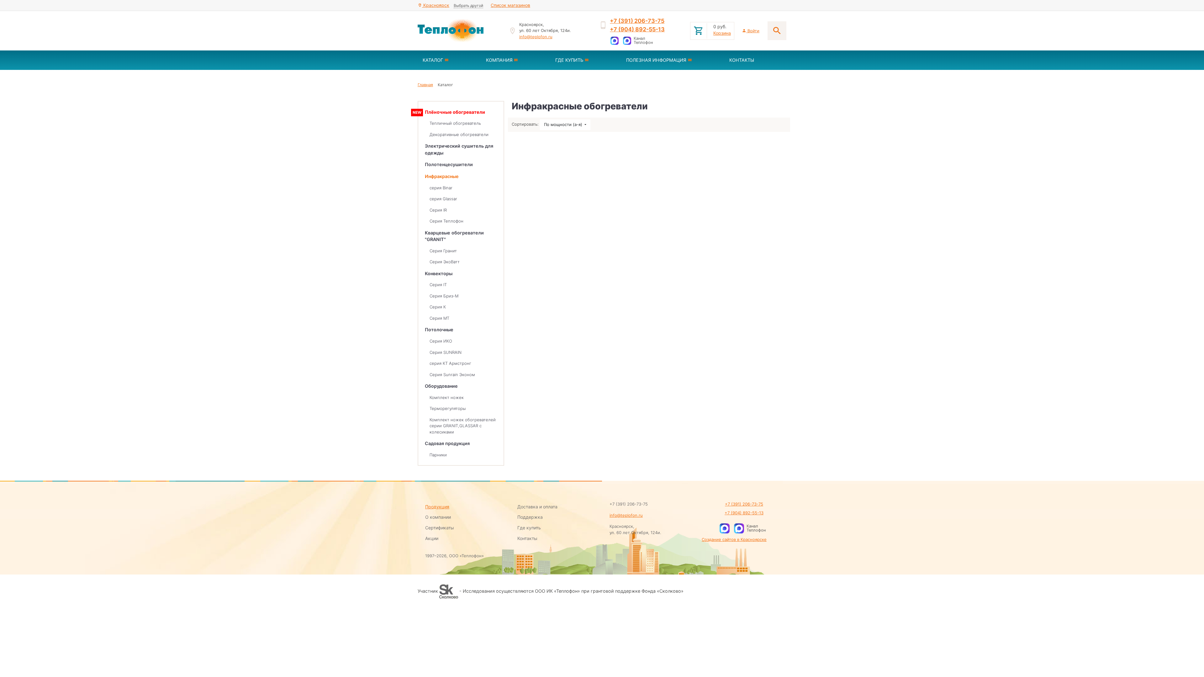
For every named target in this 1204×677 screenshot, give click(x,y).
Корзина (722, 33)
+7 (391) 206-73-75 (637, 21)
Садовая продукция (447, 443)
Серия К (438, 306)
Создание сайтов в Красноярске (734, 539)
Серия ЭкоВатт (445, 261)
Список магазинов (510, 5)
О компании (438, 517)
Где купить (529, 527)
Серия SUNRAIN (446, 352)
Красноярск (435, 5)
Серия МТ (439, 318)
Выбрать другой (468, 5)
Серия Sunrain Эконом (452, 374)
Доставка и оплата (537, 506)
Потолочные (439, 329)
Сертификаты (439, 527)
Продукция (437, 506)
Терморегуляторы (448, 408)
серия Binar (441, 187)
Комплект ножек (447, 397)
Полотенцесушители (449, 164)
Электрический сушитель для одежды (459, 149)
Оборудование (441, 386)
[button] (449, 60)
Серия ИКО (441, 341)
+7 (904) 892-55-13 (637, 29)
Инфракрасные (442, 176)
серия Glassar (443, 198)
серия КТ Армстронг (450, 363)
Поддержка (530, 517)
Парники (438, 454)
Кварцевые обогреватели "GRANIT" (454, 236)
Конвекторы (438, 273)
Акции (431, 538)
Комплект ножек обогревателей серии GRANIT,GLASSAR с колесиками (463, 425)
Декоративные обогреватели (459, 134)
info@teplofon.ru (535, 36)
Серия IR (438, 210)
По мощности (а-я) (564, 124)
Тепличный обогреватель (455, 123)
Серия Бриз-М (444, 295)
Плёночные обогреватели (455, 112)
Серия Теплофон (446, 220)
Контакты (527, 538)
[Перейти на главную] (459, 30)
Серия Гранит (443, 250)
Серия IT (438, 284)
